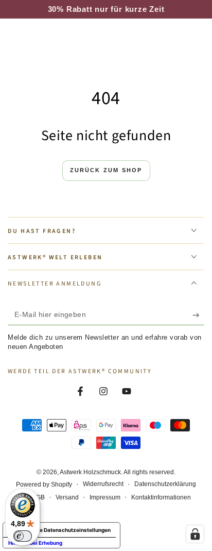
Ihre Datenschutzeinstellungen (72, 530)
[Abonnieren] (198, 315)
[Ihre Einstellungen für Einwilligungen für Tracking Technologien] (195, 534)
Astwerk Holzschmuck (90, 472)
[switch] (22, 536)
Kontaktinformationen (161, 497)
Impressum (105, 497)
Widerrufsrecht (103, 484)
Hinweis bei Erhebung (35, 543)
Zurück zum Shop (106, 170)
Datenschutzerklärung (165, 484)
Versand (67, 497)
